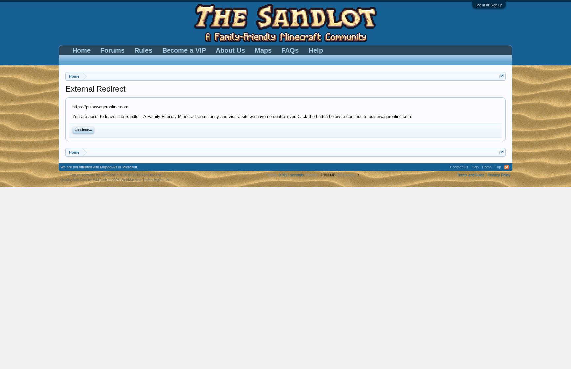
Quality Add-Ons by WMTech (115, 180)
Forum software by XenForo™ (116, 175)
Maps (263, 50)
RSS (506, 167)
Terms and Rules (470, 175)
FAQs (290, 50)
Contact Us (459, 167)
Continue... (83, 130)
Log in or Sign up (489, 5)
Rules (143, 50)
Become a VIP (184, 50)
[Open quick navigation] (501, 76)
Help (316, 50)
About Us (230, 50)
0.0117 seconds (291, 175)
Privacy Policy (499, 175)
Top (498, 167)
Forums (112, 50)
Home (81, 50)
